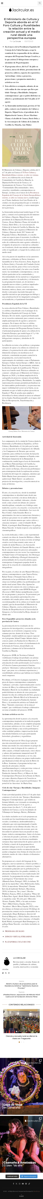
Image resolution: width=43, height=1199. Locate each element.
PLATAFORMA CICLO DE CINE (18, 942)
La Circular (17, 41)
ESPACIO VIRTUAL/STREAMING (18, 936)
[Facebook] (13, 1184)
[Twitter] (16, 1184)
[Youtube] (23, 1184)
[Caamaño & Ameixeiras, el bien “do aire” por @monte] (21, 1144)
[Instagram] (19, 1184)
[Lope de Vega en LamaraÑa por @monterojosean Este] (21, 1086)
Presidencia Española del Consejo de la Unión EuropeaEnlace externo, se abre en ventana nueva (21, 195)
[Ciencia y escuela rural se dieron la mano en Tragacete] (21, 1021)
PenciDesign (36, 1191)
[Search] (39, 3)
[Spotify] (26, 1184)
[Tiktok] (29, 1184)
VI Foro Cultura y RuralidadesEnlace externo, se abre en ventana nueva (20, 175)
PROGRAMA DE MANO (14, 931)
